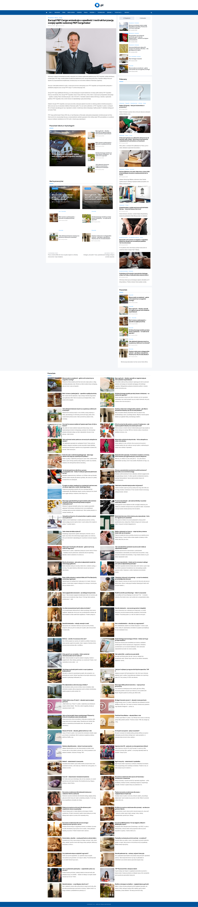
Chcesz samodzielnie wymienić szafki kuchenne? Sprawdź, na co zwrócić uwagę (131, 470)
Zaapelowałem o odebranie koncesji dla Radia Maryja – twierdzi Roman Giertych (133, 208)
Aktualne (143, 18)
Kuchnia (139, 56)
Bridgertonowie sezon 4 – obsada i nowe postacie (130, 700)
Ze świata (137, 23)
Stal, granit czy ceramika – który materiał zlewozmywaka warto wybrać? (75, 654)
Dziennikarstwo (133, 103)
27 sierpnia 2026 (100, 157)
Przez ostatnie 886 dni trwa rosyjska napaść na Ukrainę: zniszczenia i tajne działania (63, 256)
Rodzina (92, 12)
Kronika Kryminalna (123, 237)
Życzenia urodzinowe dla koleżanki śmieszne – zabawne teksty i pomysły (77, 792)
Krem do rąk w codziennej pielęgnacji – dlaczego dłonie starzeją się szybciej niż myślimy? (77, 455)
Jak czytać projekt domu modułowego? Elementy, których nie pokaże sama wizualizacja (78, 716)
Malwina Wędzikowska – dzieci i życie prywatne (77, 746)
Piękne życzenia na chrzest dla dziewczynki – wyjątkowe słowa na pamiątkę (77, 808)
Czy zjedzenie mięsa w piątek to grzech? (75, 853)
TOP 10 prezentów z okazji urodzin (126, 869)
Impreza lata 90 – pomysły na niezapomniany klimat (131, 746)
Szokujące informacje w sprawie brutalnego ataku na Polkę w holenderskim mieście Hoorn (134, 274)
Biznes (56, 17)
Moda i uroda (71, 12)
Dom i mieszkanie (133, 56)
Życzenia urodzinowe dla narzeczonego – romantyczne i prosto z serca (75, 823)
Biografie (57, 12)
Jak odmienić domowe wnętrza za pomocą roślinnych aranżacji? (102, 166)
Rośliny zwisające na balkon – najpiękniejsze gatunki (132, 884)
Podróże (79, 12)
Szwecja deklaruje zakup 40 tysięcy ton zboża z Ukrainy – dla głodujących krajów (138, 49)
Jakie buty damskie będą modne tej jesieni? (129, 485)
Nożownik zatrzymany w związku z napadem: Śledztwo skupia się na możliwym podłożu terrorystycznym (133, 241)
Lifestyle (140, 103)
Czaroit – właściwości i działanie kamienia (75, 777)
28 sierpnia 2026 (100, 135)
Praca (85, 12)
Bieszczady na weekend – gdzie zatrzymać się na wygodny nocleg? (67, 155)
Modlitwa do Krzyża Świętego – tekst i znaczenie (130, 593)
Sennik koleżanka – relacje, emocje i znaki (75, 623)
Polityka (127, 169)
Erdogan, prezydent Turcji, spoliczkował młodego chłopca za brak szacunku (99, 256)
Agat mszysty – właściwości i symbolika (127, 761)
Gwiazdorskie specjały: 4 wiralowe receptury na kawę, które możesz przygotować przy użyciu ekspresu (132, 455)
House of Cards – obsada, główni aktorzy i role (77, 731)
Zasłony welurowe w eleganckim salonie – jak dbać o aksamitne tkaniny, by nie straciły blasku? (101, 237)
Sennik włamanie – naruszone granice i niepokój (130, 608)
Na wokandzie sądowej (134, 237)
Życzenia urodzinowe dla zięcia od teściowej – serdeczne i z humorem (129, 777)
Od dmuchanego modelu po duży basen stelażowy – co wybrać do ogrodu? (104, 154)
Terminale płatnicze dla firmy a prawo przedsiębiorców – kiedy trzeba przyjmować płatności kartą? (79, 471)
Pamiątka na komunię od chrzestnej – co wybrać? (130, 838)
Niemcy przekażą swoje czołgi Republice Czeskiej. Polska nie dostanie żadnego (138, 27)
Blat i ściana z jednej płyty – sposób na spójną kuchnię (104, 143)
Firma (63, 12)
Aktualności (51, 17)
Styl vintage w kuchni (135, 58)
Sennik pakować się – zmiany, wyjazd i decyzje (129, 853)
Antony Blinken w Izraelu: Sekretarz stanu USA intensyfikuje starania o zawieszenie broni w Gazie (134, 173)
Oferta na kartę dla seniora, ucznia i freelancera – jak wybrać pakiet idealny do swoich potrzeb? (132, 424)
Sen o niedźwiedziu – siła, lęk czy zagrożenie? (129, 623)
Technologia (101, 12)
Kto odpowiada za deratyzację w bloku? (75, 685)
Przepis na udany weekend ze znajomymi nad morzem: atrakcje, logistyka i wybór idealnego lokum (79, 486)
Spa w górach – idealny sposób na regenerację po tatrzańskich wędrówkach (103, 132)
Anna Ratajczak (60, 25)
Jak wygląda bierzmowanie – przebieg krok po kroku (79, 593)
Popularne (127, 18)
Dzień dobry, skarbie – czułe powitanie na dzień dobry (79, 838)
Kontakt (127, 12)
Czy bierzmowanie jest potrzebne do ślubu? (76, 608)
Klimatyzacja (124, 362)
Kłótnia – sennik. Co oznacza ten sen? (74, 639)
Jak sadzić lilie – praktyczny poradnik (127, 654)
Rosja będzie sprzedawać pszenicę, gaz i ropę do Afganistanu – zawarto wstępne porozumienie (138, 37)
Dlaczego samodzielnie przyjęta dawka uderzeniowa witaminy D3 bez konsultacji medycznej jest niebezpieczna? (79, 502)
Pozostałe (118, 12)
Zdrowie (109, 12)
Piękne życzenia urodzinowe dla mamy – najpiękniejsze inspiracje (128, 792)
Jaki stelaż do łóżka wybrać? (71, 531)
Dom (50, 12)
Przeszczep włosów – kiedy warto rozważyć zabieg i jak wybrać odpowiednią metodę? (131, 562)
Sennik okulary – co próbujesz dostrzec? (75, 884)
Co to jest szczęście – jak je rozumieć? (127, 731)
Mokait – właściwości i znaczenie (72, 761)
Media (144, 103)
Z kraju (60, 17)
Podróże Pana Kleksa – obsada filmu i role (128, 715)
